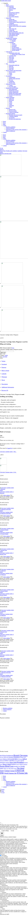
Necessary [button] (2, 854)
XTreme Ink (22, 773)
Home (4, 121)
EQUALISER (11, 759)
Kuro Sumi (13, 762)
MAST (1, 764)
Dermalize (11, 757)
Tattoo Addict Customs (13, 768)
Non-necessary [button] (3, 865)
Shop (4, 124)
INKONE (22, 760)
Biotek (16, 755)
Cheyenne (24, 150)
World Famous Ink (10, 773)
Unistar (7, 771)
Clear (13, 347)
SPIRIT (1, 768)
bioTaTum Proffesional (6, 755)
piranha (16, 766)
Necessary (4, 855)
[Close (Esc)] (0, 822)
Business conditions (10, 127)
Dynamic (21, 757)
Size (1, 347)
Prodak (23, 766)
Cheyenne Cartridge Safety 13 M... (8, 472)
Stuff (7, 768)
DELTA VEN (6, 757)
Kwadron (20, 762)
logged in (9, 448)
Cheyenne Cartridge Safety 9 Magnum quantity (11, 349)
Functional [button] (2, 877)
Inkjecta (18, 760)
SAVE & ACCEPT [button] (4, 914)
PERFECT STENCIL (23, 764)
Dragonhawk (16, 757)
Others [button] (1, 907)
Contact (5, 132)
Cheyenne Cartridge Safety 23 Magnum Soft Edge (6, 513)
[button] (1, 148)
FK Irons (20, 759)
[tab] (4, 384)
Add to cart (3, 352)
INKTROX (2, 762)
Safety (1, 152)
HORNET (6, 760)
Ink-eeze (15, 760)
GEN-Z (24, 759)
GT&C (4, 125)
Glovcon (2, 760)
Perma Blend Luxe (7, 766)
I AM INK (11, 760)
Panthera (13, 764)
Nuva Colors (7, 764)
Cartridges (19, 150)
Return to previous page (5, 153)
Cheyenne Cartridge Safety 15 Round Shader (6, 533)
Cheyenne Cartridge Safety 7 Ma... (8, 451)
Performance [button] (3, 884)
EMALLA (5, 759)
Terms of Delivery (10, 128)
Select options (6, 495)
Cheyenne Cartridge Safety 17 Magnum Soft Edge (6, 676)
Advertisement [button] (3, 899)
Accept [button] (12, 830)
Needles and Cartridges (11, 150)
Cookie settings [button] (5, 830)
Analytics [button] (2, 891)
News (4, 122)
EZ (16, 759)
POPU (19, 766)
